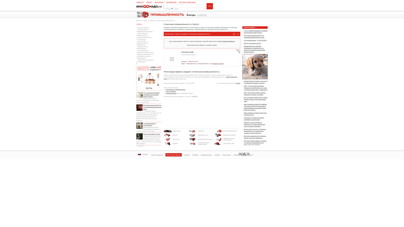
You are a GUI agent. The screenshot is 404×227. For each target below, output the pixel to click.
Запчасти (176, 139)
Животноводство (142, 35)
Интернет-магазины (187, 2)
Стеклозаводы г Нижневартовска (175, 89)
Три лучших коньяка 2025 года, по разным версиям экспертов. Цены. (152, 107)
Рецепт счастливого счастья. (151, 134)
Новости (140, 2)
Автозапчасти (203, 135)
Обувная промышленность (145, 52)
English (238, 83)
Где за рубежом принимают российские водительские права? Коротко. (151, 94)
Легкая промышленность (144, 37)
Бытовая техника (229, 135)
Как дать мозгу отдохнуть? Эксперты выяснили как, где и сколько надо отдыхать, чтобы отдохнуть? (255, 131)
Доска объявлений (230, 131)
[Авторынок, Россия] (244, 154)
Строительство (228, 143)
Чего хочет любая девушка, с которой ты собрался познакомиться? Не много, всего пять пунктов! (255, 142)
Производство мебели (144, 56)
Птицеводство (141, 62)
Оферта (187, 155)
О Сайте (217, 155)
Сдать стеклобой (170, 91)
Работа (149, 2)
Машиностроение (142, 43)
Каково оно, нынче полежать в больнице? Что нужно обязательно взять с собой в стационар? (254, 124)
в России (168, 9)
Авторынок (159, 2)
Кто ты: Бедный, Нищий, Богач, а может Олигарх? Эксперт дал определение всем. (256, 99)
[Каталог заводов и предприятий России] (149, 6)
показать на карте (218, 63)
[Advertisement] (202, 113)
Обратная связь (206, 155)
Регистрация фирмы (174, 155)
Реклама (195, 155)
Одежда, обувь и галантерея (229, 139)
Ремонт (175, 143)
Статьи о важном (157, 155)
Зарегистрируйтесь (229, 41)
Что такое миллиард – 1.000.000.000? (255, 40)
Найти (210, 6)
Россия (145, 154)
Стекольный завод (171, 93)
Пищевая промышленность (145, 54)
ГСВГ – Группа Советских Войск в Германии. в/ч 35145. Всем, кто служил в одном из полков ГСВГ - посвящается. (256, 88)
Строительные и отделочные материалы (204, 144)
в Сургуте (176, 9)
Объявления (171, 2)
